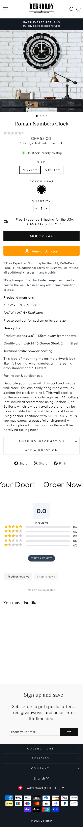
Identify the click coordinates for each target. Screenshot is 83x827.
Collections (40, 748)
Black (41, 189)
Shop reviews (46, 576)
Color (41, 181)
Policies (40, 758)
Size (41, 162)
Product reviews (18, 576)
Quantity (41, 201)
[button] (41, 133)
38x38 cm (30, 170)
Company (40, 768)
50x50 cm (52, 170)
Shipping (25, 143)
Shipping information (42, 441)
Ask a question (41, 450)
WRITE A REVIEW (41, 558)
